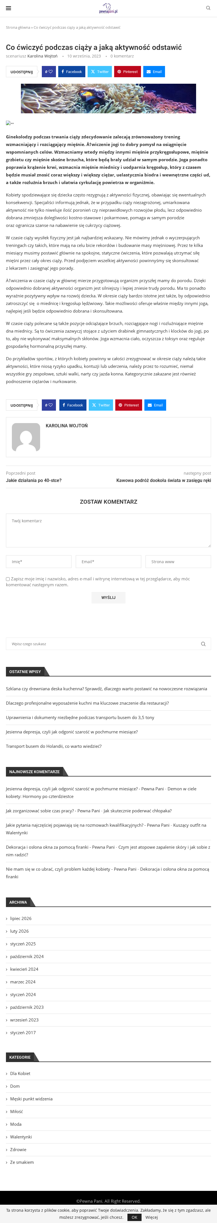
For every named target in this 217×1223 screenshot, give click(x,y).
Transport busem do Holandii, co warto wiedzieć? (53, 746)
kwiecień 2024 (24, 969)
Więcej (152, 1217)
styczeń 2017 (23, 1032)
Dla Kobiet (20, 1073)
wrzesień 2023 (24, 1020)
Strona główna (18, 27)
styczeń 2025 (23, 943)
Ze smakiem (22, 1162)
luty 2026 (19, 931)
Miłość (16, 1111)
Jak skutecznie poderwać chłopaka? (138, 810)
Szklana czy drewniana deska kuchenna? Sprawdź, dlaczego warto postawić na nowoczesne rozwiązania (106, 688)
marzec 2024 (23, 982)
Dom (15, 1086)
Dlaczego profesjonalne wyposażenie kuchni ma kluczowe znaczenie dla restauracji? (87, 703)
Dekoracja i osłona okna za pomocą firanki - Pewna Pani (60, 847)
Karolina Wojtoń (42, 56)
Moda (15, 1124)
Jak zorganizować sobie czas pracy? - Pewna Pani (53, 810)
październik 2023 (27, 1007)
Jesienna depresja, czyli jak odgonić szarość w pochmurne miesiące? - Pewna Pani (85, 788)
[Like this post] (51, 71)
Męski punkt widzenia (31, 1099)
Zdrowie (18, 1149)
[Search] (208, 8)
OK (134, 1217)
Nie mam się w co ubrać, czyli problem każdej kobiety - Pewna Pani (71, 869)
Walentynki (21, 1137)
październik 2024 (27, 956)
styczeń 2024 (23, 994)
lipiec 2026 (21, 918)
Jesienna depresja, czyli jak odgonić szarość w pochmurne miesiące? (72, 732)
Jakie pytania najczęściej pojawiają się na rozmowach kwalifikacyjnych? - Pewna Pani (88, 825)
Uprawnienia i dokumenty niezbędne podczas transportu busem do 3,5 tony (80, 717)
